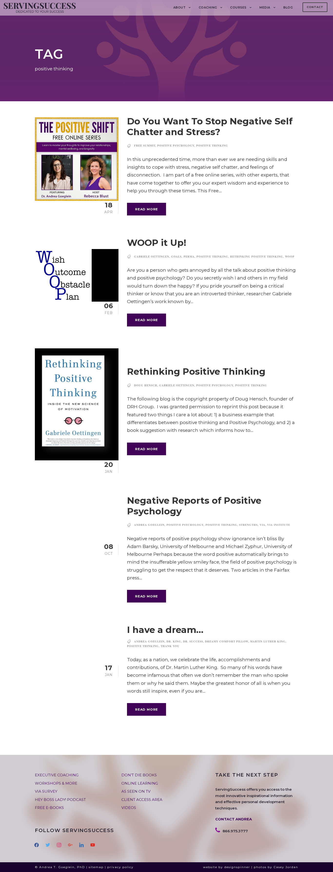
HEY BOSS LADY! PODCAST (60, 799)
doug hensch (145, 385)
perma (189, 257)
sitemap (96, 867)
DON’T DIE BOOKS (139, 775)
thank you (170, 646)
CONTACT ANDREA (233, 819)
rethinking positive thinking (256, 257)
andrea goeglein (149, 525)
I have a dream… (165, 629)
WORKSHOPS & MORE (56, 783)
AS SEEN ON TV (135, 791)
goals (176, 257)
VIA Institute (278, 525)
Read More (146, 209)
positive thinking (212, 146)
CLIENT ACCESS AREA (141, 799)
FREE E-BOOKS (49, 807)
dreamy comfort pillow (226, 641)
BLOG (288, 7)
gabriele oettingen (151, 257)
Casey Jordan (286, 867)
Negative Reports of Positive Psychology (194, 506)
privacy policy (120, 867)
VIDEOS (128, 807)
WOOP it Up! (156, 242)
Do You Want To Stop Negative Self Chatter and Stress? (210, 126)
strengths (248, 525)
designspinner (237, 867)
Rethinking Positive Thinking (196, 371)
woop (289, 257)
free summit (144, 146)
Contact (315, 7)
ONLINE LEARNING (139, 783)
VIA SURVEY (46, 791)
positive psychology (175, 146)
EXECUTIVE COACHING (56, 775)
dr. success (193, 641)
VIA (262, 525)
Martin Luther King (267, 641)
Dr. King (173, 641)
